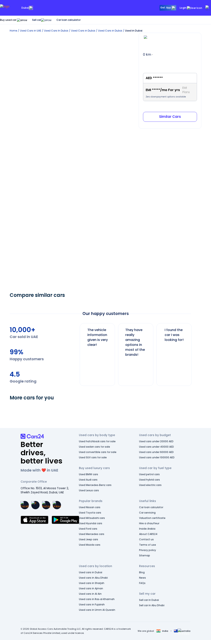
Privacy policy (147, 550)
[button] (184, 631)
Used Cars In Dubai (56, 30)
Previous (76, 352)
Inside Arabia (147, 528)
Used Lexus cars (89, 490)
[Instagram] (46, 505)
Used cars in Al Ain (90, 594)
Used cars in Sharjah (91, 583)
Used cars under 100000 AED (157, 457)
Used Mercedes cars (91, 534)
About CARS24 (148, 534)
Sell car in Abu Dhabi (151, 605)
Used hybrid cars (149, 479)
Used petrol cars (149, 474)
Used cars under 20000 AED (156, 441)
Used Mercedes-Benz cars (95, 485)
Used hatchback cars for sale (97, 441)
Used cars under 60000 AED (156, 452)
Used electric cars (150, 485)
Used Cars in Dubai (83, 30)
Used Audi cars (88, 479)
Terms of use (147, 544)
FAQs (142, 583)
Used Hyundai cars (90, 523)
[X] (35, 505)
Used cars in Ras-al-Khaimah (97, 599)
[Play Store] (65, 520)
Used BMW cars (88, 474)
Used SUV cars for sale (93, 457)
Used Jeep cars (88, 539)
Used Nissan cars (89, 507)
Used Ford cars (88, 528)
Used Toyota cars (90, 512)
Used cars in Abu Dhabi (93, 577)
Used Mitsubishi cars (92, 518)
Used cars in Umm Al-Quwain (97, 610)
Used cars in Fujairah (92, 604)
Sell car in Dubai (149, 600)
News (142, 577)
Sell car (36, 20)
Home (13, 30)
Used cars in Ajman (91, 588)
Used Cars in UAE (30, 30)
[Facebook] (25, 505)
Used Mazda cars (89, 544)
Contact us (146, 539)
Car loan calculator (68, 20)
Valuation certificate (152, 518)
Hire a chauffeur (149, 523)
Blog (142, 572)
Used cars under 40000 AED (156, 446)
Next (195, 352)
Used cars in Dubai (90, 572)
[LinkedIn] (57, 505)
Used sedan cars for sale (94, 446)
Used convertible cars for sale (97, 452)
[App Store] (34, 520)
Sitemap (144, 555)
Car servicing (147, 512)
